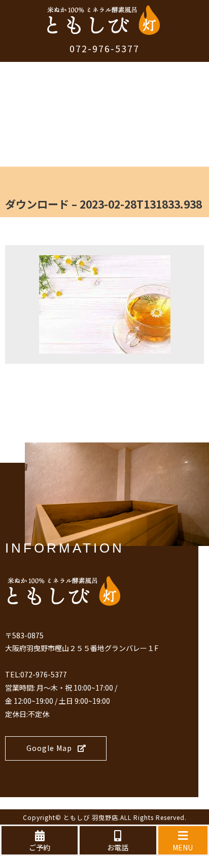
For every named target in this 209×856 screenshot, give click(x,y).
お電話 (117, 847)
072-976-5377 (104, 48)
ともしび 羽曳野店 (90, 817)
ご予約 (39, 847)
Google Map (49, 748)
